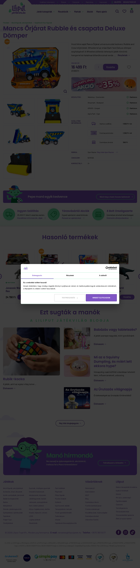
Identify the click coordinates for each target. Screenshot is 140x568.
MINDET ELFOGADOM (101, 298)
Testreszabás (68, 298)
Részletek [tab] (70, 275)
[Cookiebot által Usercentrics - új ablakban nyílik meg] (107, 268)
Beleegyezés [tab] (37, 275)
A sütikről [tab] (103, 275)
